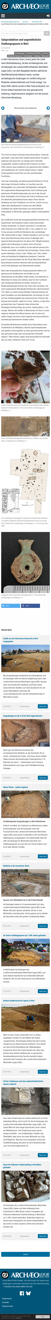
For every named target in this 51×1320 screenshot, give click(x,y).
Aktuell (25, 22)
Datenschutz (7, 1306)
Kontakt (5, 1302)
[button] (10, 606)
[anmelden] (48, 16)
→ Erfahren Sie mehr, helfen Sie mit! (17, 1286)
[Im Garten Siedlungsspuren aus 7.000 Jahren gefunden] (25, 952)
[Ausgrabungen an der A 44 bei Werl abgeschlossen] (25, 732)
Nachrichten (37, 22)
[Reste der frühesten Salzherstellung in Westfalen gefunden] (25, 1186)
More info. (19, 1318)
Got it (42, 1316)
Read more (42, 706)
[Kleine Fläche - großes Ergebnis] (25, 804)
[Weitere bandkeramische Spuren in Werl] (25, 1017)
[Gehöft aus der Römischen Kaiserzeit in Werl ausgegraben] (25, 658)
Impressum (7, 1298)
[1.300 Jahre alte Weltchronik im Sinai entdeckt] (48, 108)
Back (26, 1254)
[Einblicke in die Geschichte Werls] (25, 882)
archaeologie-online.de (10, 22)
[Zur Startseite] (25, 6)
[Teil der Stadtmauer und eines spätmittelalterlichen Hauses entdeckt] (25, 1101)
